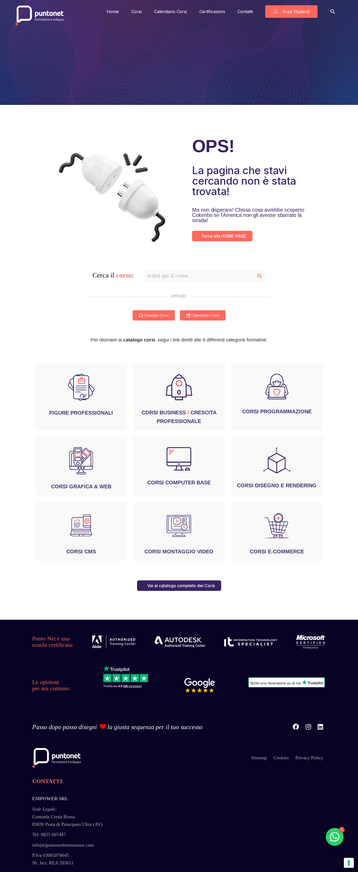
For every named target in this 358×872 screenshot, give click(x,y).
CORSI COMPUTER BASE (179, 482)
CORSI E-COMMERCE (277, 551)
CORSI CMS (81, 551)
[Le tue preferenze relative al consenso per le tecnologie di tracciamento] (349, 863)
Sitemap (259, 757)
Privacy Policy (309, 757)
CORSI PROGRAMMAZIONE (277, 411)
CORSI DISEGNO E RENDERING (277, 485)
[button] (332, 11)
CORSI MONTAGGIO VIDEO (178, 551)
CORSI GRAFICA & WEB (81, 486)
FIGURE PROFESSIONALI (81, 413)
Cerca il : (113, 275)
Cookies (281, 757)
